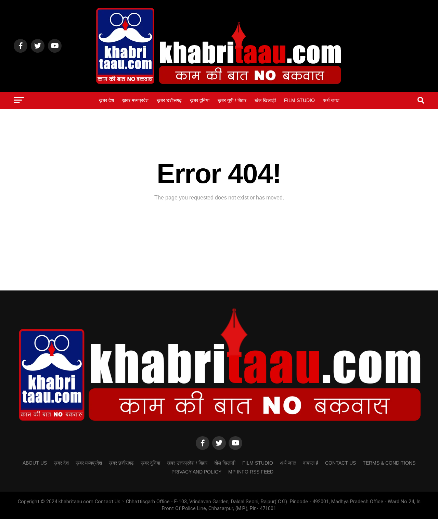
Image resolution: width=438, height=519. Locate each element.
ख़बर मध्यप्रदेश (135, 100)
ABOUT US (35, 463)
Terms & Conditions (389, 463)
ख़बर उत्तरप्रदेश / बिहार (187, 463)
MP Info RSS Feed (250, 472)
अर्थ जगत (331, 100)
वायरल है (310, 463)
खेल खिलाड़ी (265, 100)
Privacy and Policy (196, 472)
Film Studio (299, 100)
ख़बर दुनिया (199, 100)
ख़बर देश (106, 100)
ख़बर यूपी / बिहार (232, 100)
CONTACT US (340, 463)
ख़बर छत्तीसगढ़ (169, 100)
